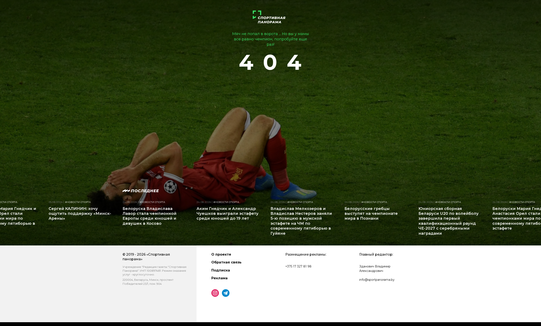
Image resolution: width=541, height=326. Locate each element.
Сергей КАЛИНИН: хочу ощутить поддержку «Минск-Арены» (80, 213)
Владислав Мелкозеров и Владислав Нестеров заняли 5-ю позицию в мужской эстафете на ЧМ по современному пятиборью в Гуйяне (301, 221)
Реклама (219, 278)
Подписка (220, 270)
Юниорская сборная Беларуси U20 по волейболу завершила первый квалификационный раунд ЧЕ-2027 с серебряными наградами (448, 221)
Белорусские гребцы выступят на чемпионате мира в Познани (371, 213)
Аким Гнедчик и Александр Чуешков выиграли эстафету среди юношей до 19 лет (227, 213)
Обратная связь (226, 262)
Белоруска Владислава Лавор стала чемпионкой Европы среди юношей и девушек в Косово (149, 216)
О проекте (221, 254)
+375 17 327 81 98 (298, 266)
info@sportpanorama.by (377, 280)
